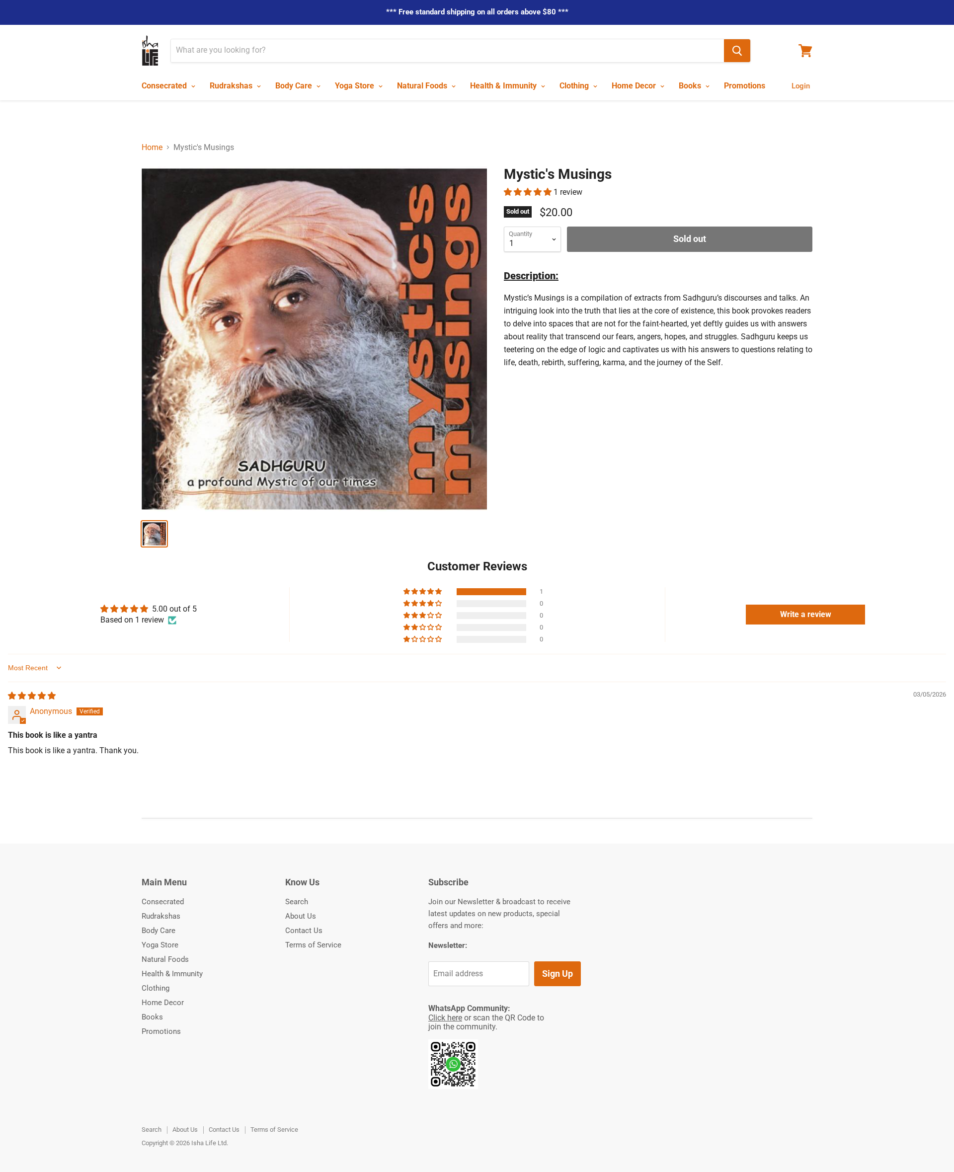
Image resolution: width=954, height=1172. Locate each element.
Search (296, 901)
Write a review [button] (805, 614)
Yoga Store (355, 85)
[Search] (737, 50)
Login (801, 85)
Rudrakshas (232, 85)
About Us (300, 916)
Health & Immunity (504, 85)
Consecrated (165, 85)
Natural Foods (423, 85)
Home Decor (635, 85)
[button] (529, 192)
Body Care (294, 85)
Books (691, 85)
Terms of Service (313, 944)
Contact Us (303, 930)
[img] (32, 696)
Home (152, 147)
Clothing (575, 85)
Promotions (744, 85)
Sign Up (557, 973)
